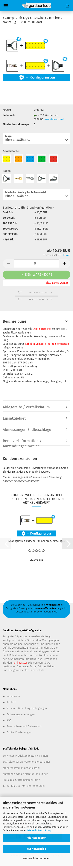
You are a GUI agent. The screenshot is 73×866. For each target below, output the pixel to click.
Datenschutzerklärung (38, 830)
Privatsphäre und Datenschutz (24, 726)
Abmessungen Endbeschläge (27, 429)
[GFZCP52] (36, 55)
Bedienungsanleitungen (21, 714)
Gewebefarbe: (11, 151)
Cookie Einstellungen (19, 732)
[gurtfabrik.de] (36, 5)
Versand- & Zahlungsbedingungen (27, 708)
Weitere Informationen (36, 858)
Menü (5, 5)
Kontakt (11, 702)
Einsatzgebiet (14, 418)
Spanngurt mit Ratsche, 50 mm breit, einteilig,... (36, 541)
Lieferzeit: (9, 115)
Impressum (13, 696)
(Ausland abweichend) (54, 119)
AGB (9, 720)
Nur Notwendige (36, 848)
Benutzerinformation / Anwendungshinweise (22, 442)
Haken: (7, 171)
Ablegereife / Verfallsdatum (26, 407)
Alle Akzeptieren (36, 837)
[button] (8, 263)
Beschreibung (14, 321)
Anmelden (33, 481)
